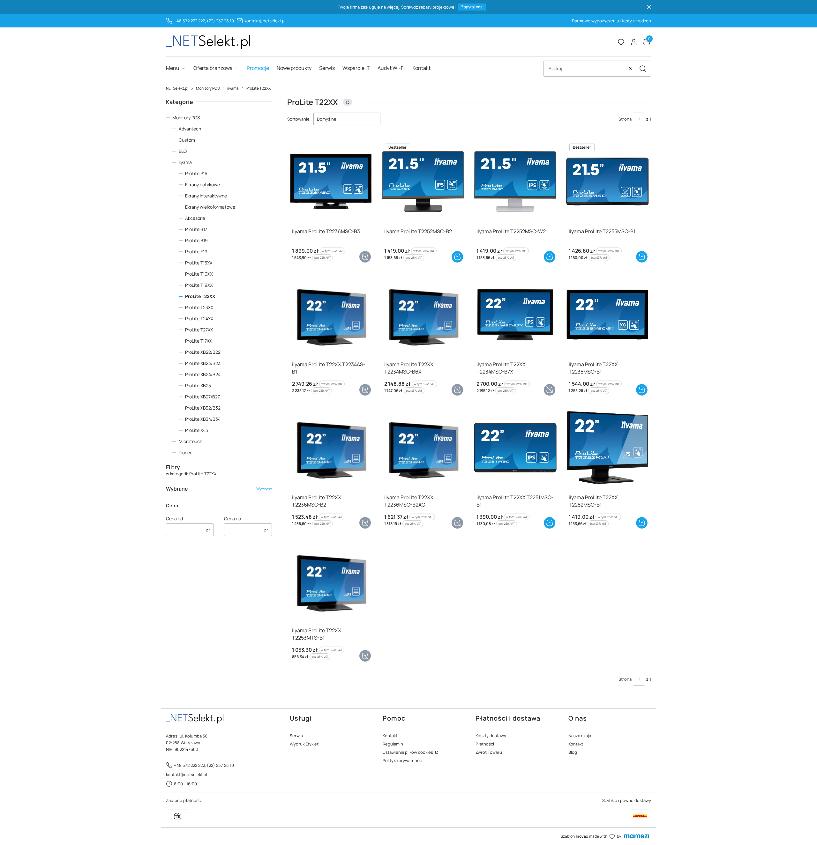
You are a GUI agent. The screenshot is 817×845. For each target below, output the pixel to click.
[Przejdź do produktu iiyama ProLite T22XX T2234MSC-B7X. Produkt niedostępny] (515, 314)
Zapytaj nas (471, 7)
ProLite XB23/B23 (203, 363)
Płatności (485, 744)
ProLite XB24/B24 (203, 374)
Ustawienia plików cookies (408, 752)
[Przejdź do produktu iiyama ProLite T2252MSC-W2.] (515, 181)
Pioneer (186, 452)
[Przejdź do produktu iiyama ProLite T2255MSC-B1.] (607, 181)
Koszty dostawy (491, 735)
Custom (187, 140)
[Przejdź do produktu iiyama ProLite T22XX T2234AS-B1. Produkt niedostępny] (330, 314)
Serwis (296, 735)
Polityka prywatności (403, 760)
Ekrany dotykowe (202, 185)
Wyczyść (264, 489)
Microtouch (190, 441)
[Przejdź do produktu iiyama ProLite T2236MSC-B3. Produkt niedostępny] (330, 181)
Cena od (174, 518)
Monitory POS (208, 88)
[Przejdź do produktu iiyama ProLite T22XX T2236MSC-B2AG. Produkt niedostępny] (423, 447)
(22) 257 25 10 (220, 21)
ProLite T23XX (199, 307)
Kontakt (390, 735)
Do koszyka (457, 257)
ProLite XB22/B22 (203, 352)
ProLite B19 (196, 240)
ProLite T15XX (198, 263)
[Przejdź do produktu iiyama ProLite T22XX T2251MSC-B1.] (515, 447)
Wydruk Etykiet (304, 744)
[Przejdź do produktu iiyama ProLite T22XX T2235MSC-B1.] (607, 314)
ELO (183, 151)
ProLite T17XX (198, 341)
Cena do (232, 518)
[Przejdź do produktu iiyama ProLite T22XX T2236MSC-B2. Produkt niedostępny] (330, 447)
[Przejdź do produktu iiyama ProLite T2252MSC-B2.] (423, 181)
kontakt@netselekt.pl (265, 21)
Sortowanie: (299, 119)
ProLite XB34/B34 (203, 419)
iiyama (233, 88)
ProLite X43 (196, 430)
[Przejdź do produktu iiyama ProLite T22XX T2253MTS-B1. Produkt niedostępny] (330, 580)
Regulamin (393, 744)
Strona (625, 119)
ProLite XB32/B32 (203, 408)
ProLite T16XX (199, 274)
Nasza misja (579, 735)
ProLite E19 (196, 251)
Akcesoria (195, 218)
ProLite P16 (196, 173)
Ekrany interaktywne (206, 196)
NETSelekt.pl (177, 88)
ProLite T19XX (199, 285)
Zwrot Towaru (489, 752)
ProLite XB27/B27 (202, 397)
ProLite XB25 (198, 385)
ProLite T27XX (199, 330)
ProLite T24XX (199, 318)
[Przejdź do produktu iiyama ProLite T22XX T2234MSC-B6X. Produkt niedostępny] (423, 314)
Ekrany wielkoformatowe (210, 207)
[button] (643, 68)
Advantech (190, 129)
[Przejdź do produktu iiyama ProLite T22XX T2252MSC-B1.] (607, 447)
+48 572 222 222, (190, 21)
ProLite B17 (196, 229)
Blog (572, 752)
